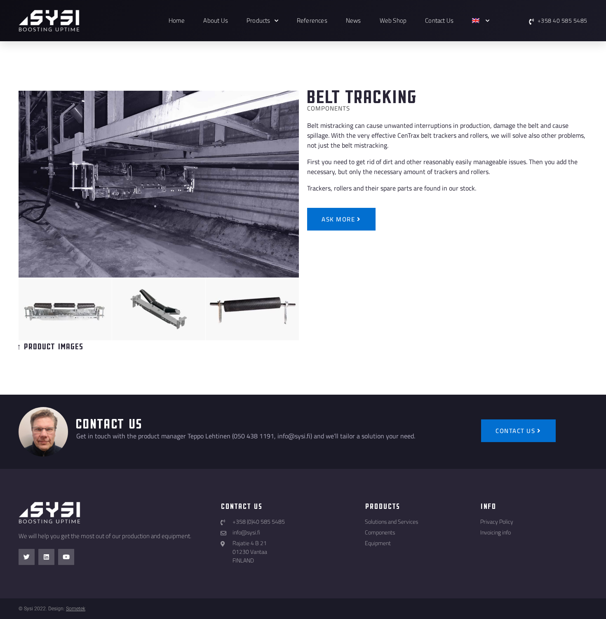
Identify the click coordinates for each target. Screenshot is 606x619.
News (353, 20)
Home (177, 20)
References (312, 20)
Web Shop (393, 20)
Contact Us (439, 20)
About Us (215, 20)
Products (258, 20)
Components (328, 108)
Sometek (75, 609)
